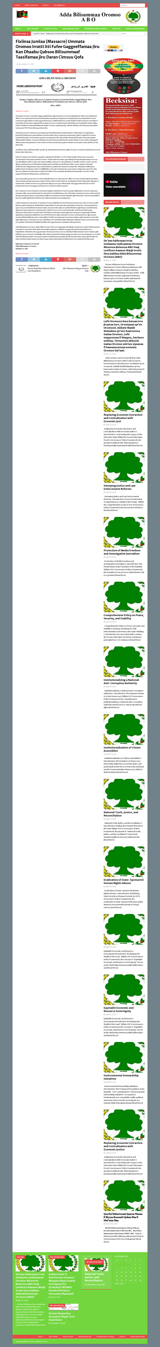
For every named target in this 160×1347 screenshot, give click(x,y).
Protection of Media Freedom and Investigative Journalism (122, 552)
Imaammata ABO (70, 29)
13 (126, 1272)
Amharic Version (22, 111)
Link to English (31, 5)
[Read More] (129, 281)
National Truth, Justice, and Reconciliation (121, 814)
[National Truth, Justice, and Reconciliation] (96, 1264)
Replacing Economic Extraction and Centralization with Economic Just (123, 418)
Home (17, 5)
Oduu (17, 29)
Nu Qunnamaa (59, 5)
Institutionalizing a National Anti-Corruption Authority (121, 681)
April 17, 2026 (111, 425)
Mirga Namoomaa (135, 29)
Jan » (122, 1284)
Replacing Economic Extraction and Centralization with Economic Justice (123, 1146)
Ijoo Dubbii (33, 29)
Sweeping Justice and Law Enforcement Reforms (120, 487)
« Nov (117, 1284)
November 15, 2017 (58, 1323)
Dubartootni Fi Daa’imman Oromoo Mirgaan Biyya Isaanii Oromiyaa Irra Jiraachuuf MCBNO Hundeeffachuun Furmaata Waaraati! (62, 1284)
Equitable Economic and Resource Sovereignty (119, 1009)
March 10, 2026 (112, 1224)
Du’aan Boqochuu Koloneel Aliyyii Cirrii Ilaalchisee (62, 1316)
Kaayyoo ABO (50, 29)
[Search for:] (132, 5)
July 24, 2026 (111, 260)
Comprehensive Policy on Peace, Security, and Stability (124, 617)
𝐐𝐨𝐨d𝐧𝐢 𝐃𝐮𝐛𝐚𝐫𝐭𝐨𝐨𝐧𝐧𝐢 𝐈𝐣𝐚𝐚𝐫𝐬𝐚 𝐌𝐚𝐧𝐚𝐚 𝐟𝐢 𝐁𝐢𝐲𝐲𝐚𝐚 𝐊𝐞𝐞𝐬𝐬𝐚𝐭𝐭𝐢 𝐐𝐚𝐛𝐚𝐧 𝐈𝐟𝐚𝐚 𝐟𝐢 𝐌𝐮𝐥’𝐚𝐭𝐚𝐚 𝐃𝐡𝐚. (123, 1217)
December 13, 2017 (26, 64)
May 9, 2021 (55, 1297)
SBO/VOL (46, 5)
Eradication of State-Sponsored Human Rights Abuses (124, 881)
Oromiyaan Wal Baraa (95, 29)
